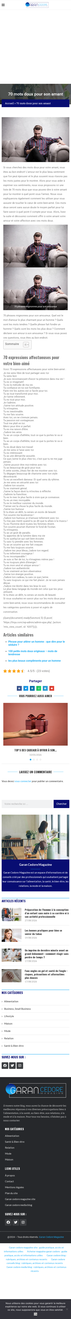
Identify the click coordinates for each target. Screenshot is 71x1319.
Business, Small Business (17, 1008)
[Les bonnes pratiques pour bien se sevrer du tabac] (11, 935)
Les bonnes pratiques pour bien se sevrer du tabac (43, 932)
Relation (9, 1038)
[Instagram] (20, 1065)
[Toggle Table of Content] (24, 344)
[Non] (67, 1309)
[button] (19, 688)
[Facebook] (5, 1065)
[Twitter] (12, 1065)
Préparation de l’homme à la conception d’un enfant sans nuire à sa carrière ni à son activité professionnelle (47, 913)
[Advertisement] (35, 47)
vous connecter (23, 781)
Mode (7, 1030)
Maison (8, 1023)
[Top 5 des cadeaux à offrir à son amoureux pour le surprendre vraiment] (35, 724)
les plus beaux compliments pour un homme (34, 660)
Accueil (9, 103)
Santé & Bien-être (14, 1045)
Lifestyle (9, 1016)
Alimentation (11, 1001)
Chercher (61, 803)
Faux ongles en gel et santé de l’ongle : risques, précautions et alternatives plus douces (46, 974)
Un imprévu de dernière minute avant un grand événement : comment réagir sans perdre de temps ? (47, 954)
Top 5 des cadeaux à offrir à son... (35, 750)
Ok (35, 1314)
